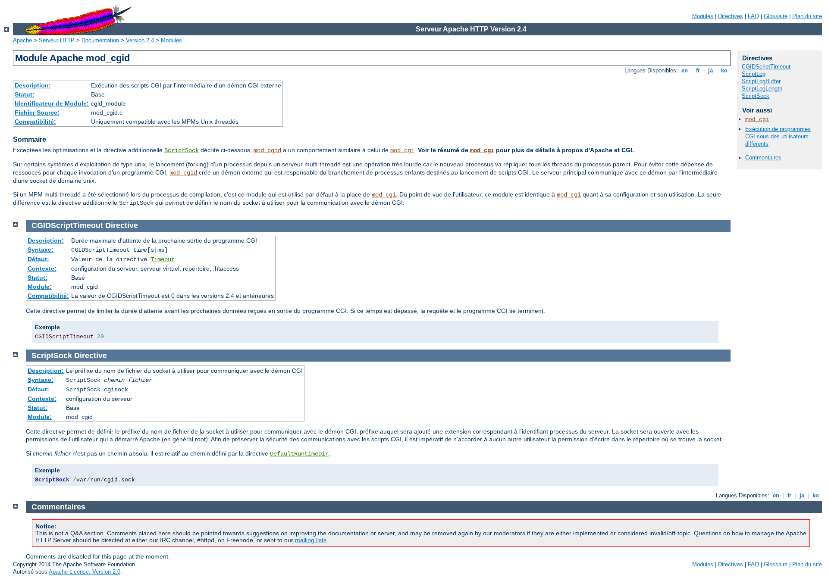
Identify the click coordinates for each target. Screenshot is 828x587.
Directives (730, 16)
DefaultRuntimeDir (299, 453)
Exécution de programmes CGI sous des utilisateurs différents (778, 136)
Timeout (163, 259)
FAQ (753, 16)
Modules (702, 16)
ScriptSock (181, 150)
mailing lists (310, 540)
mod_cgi (402, 150)
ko (724, 70)
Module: (40, 286)
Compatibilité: (35, 121)
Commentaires (763, 157)
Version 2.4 (140, 40)
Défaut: (38, 259)
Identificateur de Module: (52, 103)
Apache (22, 40)
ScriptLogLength (762, 88)
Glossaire (775, 16)
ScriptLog (753, 74)
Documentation (100, 40)
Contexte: (42, 268)
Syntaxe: (40, 249)
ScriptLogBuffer (761, 81)
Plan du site (807, 16)
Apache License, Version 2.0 (84, 571)
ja (710, 70)
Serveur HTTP (57, 40)
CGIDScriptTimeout (766, 66)
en (685, 70)
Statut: (24, 94)
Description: (33, 85)
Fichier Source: (37, 112)
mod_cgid (267, 150)
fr (698, 70)
